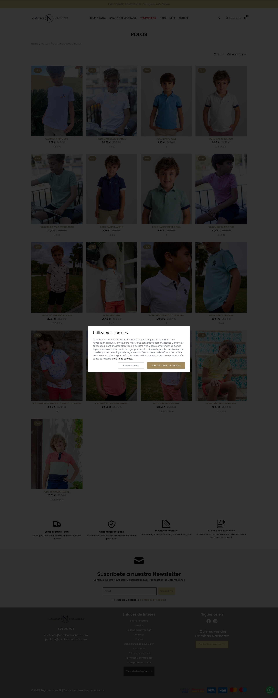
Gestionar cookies (131, 365)
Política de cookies (122, 358)
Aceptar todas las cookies (166, 365)
